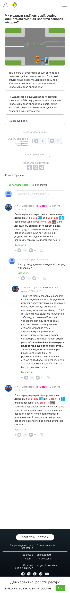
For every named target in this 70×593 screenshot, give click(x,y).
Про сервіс (27, 554)
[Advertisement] (35, 484)
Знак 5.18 (53, 217)
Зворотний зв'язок (35, 537)
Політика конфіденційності (23, 566)
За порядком (39, 184)
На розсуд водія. (18, 120)
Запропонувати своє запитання (21, 546)
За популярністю (18, 184)
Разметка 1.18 (43, 221)
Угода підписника (47, 565)
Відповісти (20, 245)
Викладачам (44, 554)
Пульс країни (44, 558)
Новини (29, 558)
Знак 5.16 (32, 217)
